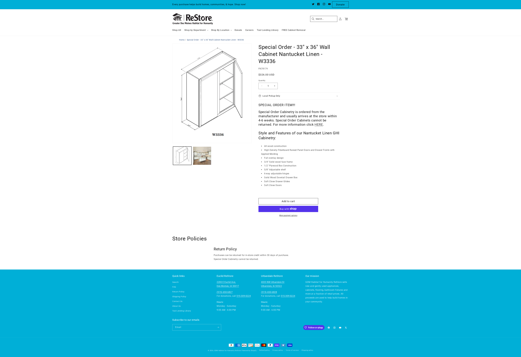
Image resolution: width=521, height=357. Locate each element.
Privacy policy (277, 350)
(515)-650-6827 (225, 292)
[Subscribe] (218, 327)
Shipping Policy (179, 296)
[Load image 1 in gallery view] (182, 156)
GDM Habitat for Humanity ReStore (227, 350)
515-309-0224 (243, 296)
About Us (176, 306)
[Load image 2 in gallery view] (202, 156)
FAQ (174, 287)
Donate (340, 4)
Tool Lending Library (181, 311)
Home (181, 40)
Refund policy (264, 350)
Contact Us (177, 301)
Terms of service (292, 350)
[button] (196, 30)
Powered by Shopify (249, 350)
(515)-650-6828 (269, 292)
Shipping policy (307, 350)
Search (175, 282)
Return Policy (178, 292)
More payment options (288, 215)
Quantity (261, 80)
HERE (318, 124)
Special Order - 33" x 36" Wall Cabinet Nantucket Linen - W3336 (215, 40)
